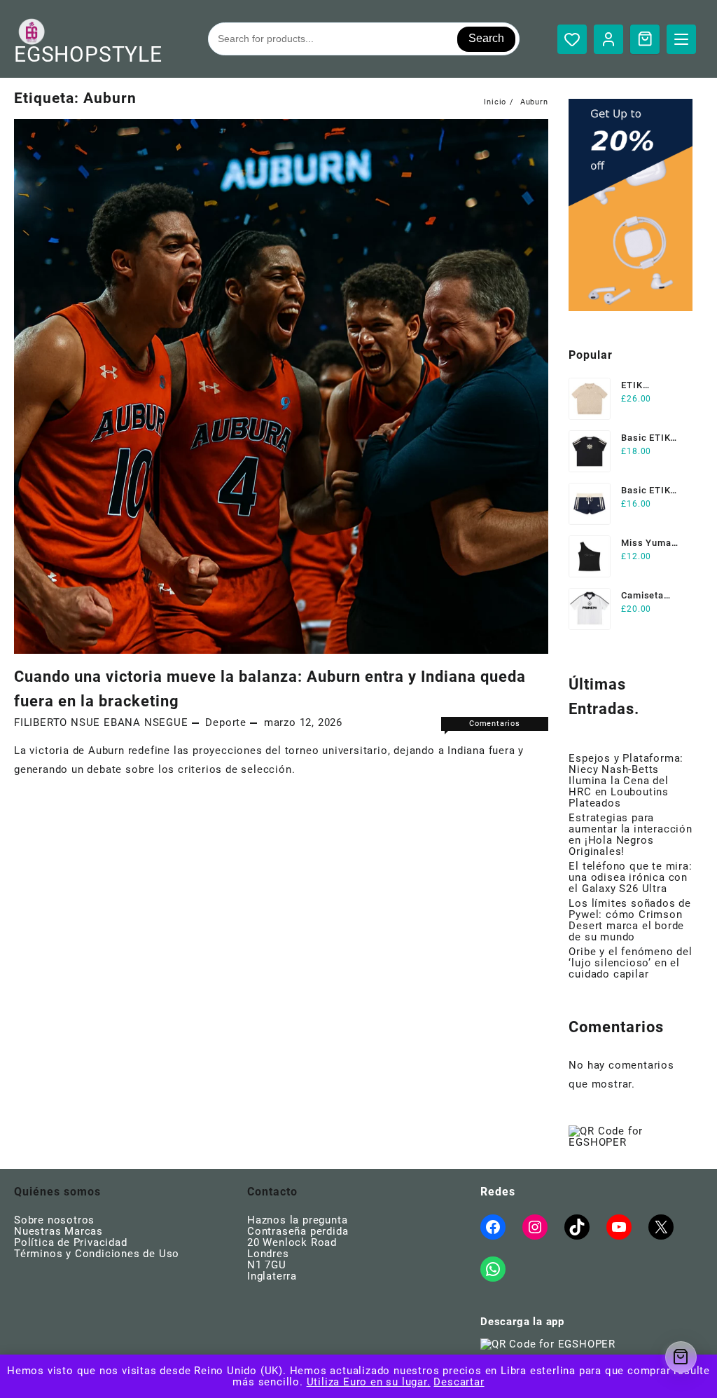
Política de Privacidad (70, 1242)
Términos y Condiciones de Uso (96, 1253)
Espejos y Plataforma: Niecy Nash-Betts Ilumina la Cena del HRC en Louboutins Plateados (626, 780)
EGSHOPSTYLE (88, 54)
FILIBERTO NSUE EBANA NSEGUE (101, 722)
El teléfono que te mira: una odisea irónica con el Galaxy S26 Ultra (630, 877)
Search (486, 38)
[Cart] (644, 38)
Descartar (458, 1382)
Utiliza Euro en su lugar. (369, 1382)
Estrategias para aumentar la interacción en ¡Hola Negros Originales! (630, 834)
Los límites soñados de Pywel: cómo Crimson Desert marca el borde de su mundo (630, 920)
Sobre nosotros (54, 1220)
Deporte (225, 722)
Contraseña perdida (297, 1231)
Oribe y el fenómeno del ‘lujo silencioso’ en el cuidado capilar (630, 962)
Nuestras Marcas (58, 1231)
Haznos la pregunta (297, 1220)
